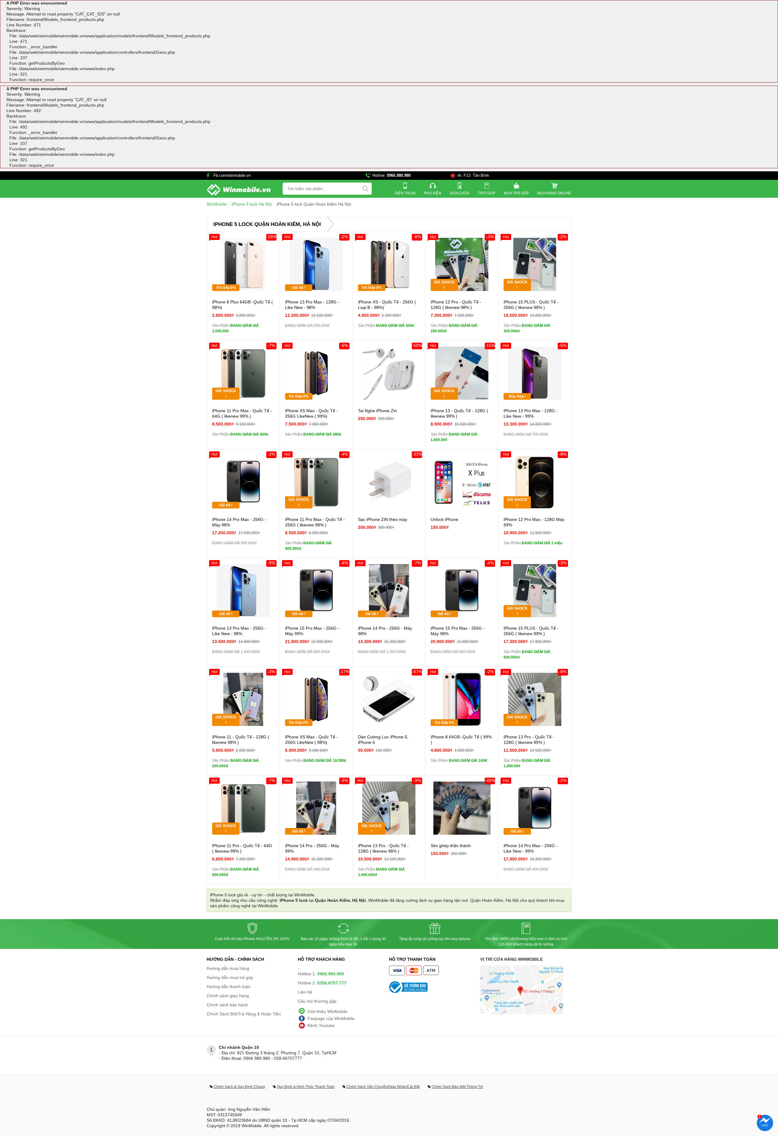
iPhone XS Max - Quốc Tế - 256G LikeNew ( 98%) (311, 739)
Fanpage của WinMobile (331, 1018)
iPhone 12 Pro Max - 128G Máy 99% (534, 522)
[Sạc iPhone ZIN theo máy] (389, 481)
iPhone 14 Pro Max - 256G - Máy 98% (239, 522)
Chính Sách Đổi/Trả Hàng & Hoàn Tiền (244, 1013)
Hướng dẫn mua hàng (228, 968)
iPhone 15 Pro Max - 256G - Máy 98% (458, 631)
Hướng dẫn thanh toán (228, 986)
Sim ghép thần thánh (451, 845)
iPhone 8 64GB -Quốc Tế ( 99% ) (461, 739)
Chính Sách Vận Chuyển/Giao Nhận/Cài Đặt (383, 1087)
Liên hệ (305, 992)
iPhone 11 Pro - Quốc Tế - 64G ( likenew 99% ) (242, 848)
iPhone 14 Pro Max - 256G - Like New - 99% (531, 848)
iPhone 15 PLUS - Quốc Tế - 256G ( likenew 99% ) (531, 631)
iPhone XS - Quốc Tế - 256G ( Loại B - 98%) (387, 304)
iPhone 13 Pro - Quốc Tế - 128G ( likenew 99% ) (529, 739)
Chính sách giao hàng (228, 995)
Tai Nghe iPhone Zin (377, 410)
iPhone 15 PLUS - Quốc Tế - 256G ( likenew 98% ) (531, 304)
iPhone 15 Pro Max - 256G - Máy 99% (312, 631)
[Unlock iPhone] (462, 481)
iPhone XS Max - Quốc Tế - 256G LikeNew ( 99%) (311, 413)
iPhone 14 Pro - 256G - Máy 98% (385, 631)
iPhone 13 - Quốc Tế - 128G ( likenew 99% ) (459, 413)
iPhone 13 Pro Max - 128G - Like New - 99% (531, 413)
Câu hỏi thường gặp (317, 1001)
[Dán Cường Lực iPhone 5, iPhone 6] (389, 699)
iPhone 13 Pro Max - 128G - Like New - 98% (312, 304)
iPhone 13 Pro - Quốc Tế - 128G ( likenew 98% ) (383, 848)
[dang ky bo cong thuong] (434, 987)
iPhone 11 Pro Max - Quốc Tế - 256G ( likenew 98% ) (315, 522)
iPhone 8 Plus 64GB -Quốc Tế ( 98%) (242, 304)
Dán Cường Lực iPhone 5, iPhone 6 (383, 739)
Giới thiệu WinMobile (327, 1011)
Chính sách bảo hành (227, 1004)
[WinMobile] (238, 190)
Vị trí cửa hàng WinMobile (511, 959)
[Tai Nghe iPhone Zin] (389, 373)
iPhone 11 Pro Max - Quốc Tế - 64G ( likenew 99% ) (242, 413)
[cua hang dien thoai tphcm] (521, 1012)
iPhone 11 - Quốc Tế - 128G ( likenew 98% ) (240, 739)
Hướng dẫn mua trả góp (230, 977)
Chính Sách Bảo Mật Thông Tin (457, 1087)
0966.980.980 (399, 175)
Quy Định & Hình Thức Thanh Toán (306, 1087)
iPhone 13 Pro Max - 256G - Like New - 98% (239, 631)
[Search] (365, 189)
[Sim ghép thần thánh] (462, 808)
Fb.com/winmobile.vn (232, 175)
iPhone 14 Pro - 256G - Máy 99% (312, 848)
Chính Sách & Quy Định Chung (239, 1087)
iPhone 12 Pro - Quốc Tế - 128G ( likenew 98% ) (456, 304)
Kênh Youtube (321, 1025)
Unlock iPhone (444, 519)
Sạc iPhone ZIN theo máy (382, 519)
